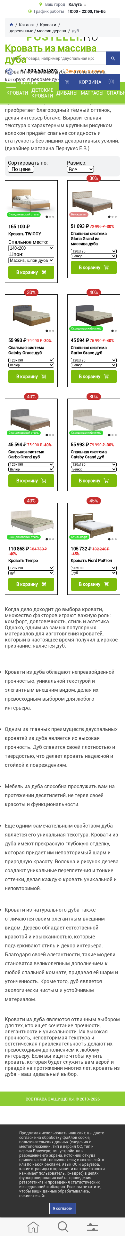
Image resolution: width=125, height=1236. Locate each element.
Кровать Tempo (23, 560)
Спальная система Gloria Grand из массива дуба (89, 238)
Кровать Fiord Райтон (91, 560)
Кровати (17, 93)
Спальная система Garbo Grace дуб (89, 350)
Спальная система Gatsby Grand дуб (89, 454)
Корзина (90, 82)
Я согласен (62, 1208)
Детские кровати (42, 93)
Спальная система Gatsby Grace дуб (26, 350)
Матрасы (92, 93)
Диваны (67, 93)
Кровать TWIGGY (24, 233)
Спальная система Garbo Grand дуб (26, 454)
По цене (21, 169)
